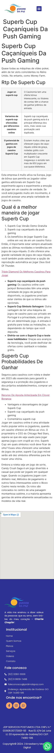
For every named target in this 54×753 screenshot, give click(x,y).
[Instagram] (16, 705)
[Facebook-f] (9, 705)
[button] (39, 8)
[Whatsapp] (23, 705)
